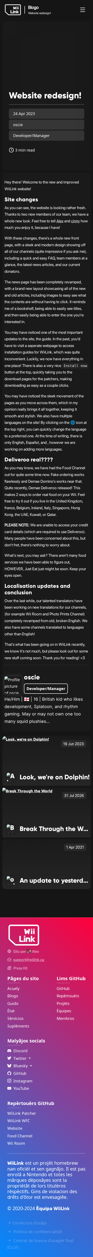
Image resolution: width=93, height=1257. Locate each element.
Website (14, 1128)
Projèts (63, 1003)
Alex (59, 221)
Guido (12, 1003)
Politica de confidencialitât (37, 1231)
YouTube (21, 1088)
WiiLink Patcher (21, 1113)
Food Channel (19, 1135)
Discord (20, 1050)
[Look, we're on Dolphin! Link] (25, 739)
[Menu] (83, 10)
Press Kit (20, 968)
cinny (75, 221)
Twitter (20, 1058)
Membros (65, 1018)
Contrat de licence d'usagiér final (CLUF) (40, 1244)
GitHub (63, 988)
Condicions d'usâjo (29, 1223)
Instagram (22, 1081)
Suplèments (18, 1026)
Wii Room (16, 1143)
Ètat (11, 1010)
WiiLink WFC (18, 1120)
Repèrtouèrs (68, 995)
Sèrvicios (15, 1018)
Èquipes (64, 1010)
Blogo (12, 995)
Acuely (13, 988)
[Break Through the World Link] (27, 790)
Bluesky (21, 1065)
